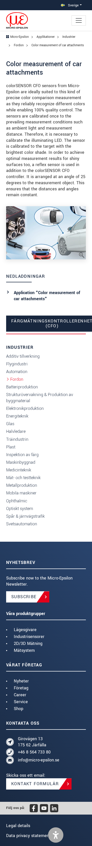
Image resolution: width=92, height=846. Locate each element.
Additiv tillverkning (23, 356)
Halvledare (16, 431)
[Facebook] (34, 808)
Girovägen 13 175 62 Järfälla (32, 742)
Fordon (16, 379)
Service (21, 701)
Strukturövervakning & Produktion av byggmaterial (39, 398)
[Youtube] (44, 808)
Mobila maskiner (21, 493)
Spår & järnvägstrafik (25, 516)
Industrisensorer (29, 636)
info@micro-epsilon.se (38, 760)
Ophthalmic (16, 501)
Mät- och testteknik (23, 478)
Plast (10, 447)
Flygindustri (17, 364)
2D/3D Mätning (28, 643)
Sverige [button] (73, 5)
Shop (18, 708)
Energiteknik (17, 416)
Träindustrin (17, 439)
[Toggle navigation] (79, 20)
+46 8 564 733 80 (34, 752)
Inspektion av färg (22, 455)
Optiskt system (19, 509)
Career (20, 695)
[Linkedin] (54, 808)
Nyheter (21, 681)
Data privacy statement (28, 836)
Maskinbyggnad (20, 462)
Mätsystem (24, 650)
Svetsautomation (21, 524)
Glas (10, 424)
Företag (21, 688)
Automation (16, 372)
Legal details (18, 826)
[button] (55, 835)
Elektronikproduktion (25, 408)
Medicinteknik (18, 470)
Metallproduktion (21, 485)
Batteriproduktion (22, 387)
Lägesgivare (25, 629)
